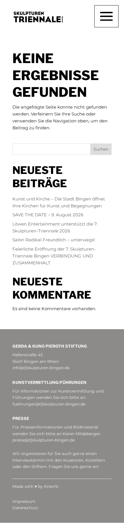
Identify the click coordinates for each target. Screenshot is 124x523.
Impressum (23, 501)
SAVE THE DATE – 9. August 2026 (47, 214)
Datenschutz (25, 507)
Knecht (51, 486)
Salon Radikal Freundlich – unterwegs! (53, 239)
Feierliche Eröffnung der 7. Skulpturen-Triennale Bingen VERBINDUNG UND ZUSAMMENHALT (54, 256)
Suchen (100, 149)
